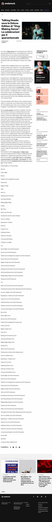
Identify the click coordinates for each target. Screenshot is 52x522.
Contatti (27, 504)
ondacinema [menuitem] (46, 10)
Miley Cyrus (19, 157)
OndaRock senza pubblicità (43, 507)
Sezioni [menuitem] (2, 10)
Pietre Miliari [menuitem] (13, 10)
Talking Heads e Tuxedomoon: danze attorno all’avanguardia (41, 119)
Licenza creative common (43, 502)
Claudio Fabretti (4, 503)
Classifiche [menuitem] (36, 10)
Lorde (14, 157)
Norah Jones (25, 161)
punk (16, 139)
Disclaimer (40, 504)
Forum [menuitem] (41, 10)
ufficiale (9, 110)
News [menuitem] (18, 10)
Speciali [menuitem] (31, 10)
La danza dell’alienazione (40, 114)
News (2, 14)
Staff (27, 502)
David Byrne (25, 57)
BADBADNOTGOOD (17, 161)
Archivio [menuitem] (27, 10)
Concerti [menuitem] (22, 10)
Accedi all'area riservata (42, 509)
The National (23, 159)
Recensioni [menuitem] (7, 10)
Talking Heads (10, 51)
